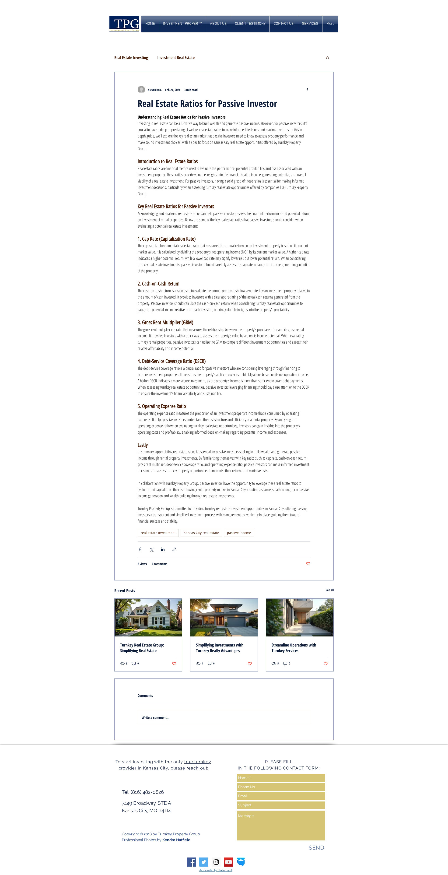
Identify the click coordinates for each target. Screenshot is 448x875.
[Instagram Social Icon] (216, 862)
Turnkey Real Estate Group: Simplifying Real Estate (142, 647)
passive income (239, 533)
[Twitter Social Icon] (203, 862)
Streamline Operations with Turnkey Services (294, 647)
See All (330, 590)
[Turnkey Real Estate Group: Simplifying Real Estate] (148, 617)
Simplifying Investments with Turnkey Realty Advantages (219, 647)
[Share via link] (174, 549)
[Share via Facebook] (140, 549)
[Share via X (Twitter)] (151, 549)
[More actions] (307, 89)
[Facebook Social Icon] (191, 862)
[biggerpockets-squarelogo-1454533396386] (240, 862)
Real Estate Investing (131, 57)
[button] (328, 58)
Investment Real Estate (176, 57)
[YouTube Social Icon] (228, 862)
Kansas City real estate (201, 533)
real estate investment (158, 533)
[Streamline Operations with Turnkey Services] (299, 617)
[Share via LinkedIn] (163, 549)
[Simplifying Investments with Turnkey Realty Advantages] (224, 617)
